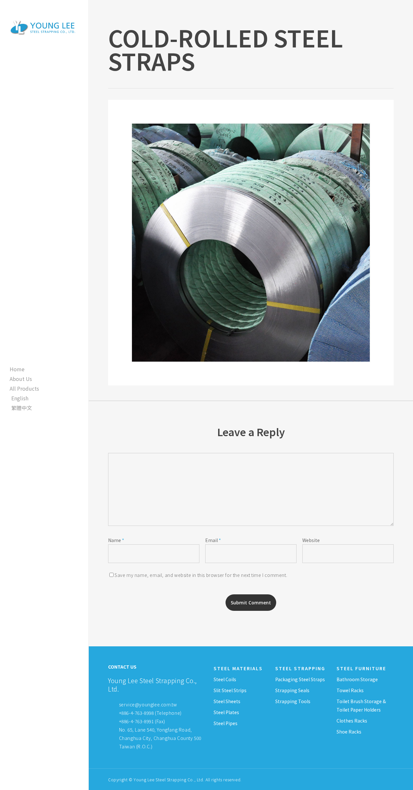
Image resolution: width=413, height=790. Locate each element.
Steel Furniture (361, 668)
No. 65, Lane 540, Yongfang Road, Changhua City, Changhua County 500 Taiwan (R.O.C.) (159, 738)
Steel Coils (225, 679)
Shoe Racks (349, 731)
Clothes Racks (352, 720)
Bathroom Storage (357, 679)
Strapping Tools (292, 701)
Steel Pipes (225, 723)
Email (213, 540)
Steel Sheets (227, 701)
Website (311, 540)
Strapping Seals (292, 690)
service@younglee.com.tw (148, 704)
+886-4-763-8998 (136, 713)
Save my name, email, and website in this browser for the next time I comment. (201, 575)
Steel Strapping (300, 668)
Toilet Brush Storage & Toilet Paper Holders (361, 705)
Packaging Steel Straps (300, 679)
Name (116, 540)
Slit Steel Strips (230, 690)
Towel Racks (350, 690)
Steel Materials (238, 668)
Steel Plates (226, 712)
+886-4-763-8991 (136, 721)
